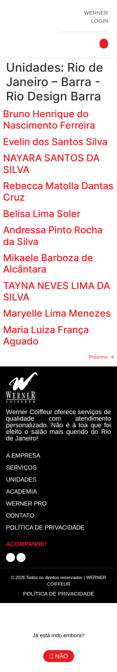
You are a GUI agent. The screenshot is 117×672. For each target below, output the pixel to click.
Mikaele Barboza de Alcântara (48, 263)
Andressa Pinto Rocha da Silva (53, 235)
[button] (104, 44)
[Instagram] (21, 557)
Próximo (101, 357)
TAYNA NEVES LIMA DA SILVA (56, 291)
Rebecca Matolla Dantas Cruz (58, 191)
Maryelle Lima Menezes (57, 313)
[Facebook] (10, 557)
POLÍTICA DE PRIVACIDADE (58, 594)
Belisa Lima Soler (41, 214)
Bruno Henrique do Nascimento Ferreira (49, 119)
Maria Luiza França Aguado (46, 335)
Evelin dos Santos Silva (55, 142)
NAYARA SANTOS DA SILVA (51, 163)
